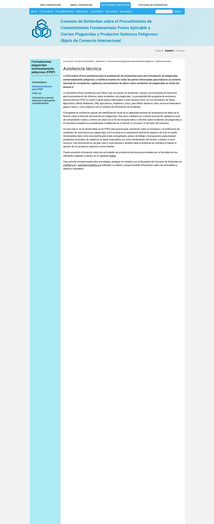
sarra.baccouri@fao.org (89, 165)
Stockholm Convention (153, 5)
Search (177, 11)
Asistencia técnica (163, 61)
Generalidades (39, 82)
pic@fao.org (69, 165)
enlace (112, 155)
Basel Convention (81, 5)
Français (180, 50)
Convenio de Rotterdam (84, 61)
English (159, 50)
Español (169, 50)
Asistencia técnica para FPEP (42, 88)
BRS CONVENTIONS (50, 5)
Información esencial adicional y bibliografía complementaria (43, 100)
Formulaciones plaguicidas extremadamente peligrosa (130, 61)
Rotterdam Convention (115, 5)
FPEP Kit (36, 93)
